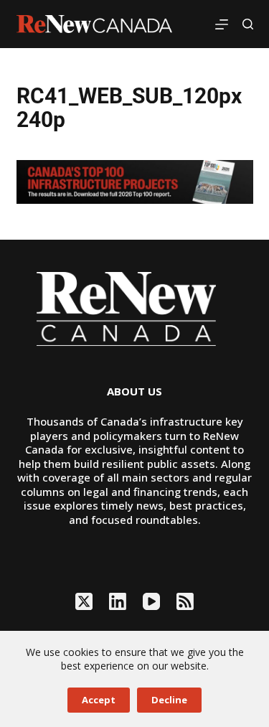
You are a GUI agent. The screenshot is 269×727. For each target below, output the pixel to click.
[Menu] (221, 24)
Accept (98, 699)
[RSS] (185, 601)
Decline (169, 699)
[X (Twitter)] (84, 601)
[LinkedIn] (117, 601)
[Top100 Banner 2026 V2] (134, 181)
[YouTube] (151, 601)
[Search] (247, 24)
